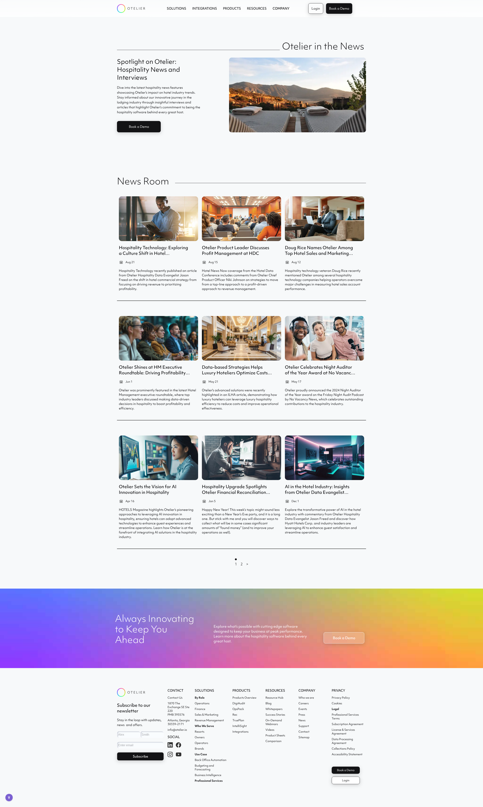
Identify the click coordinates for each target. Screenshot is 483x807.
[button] (176, 8)
